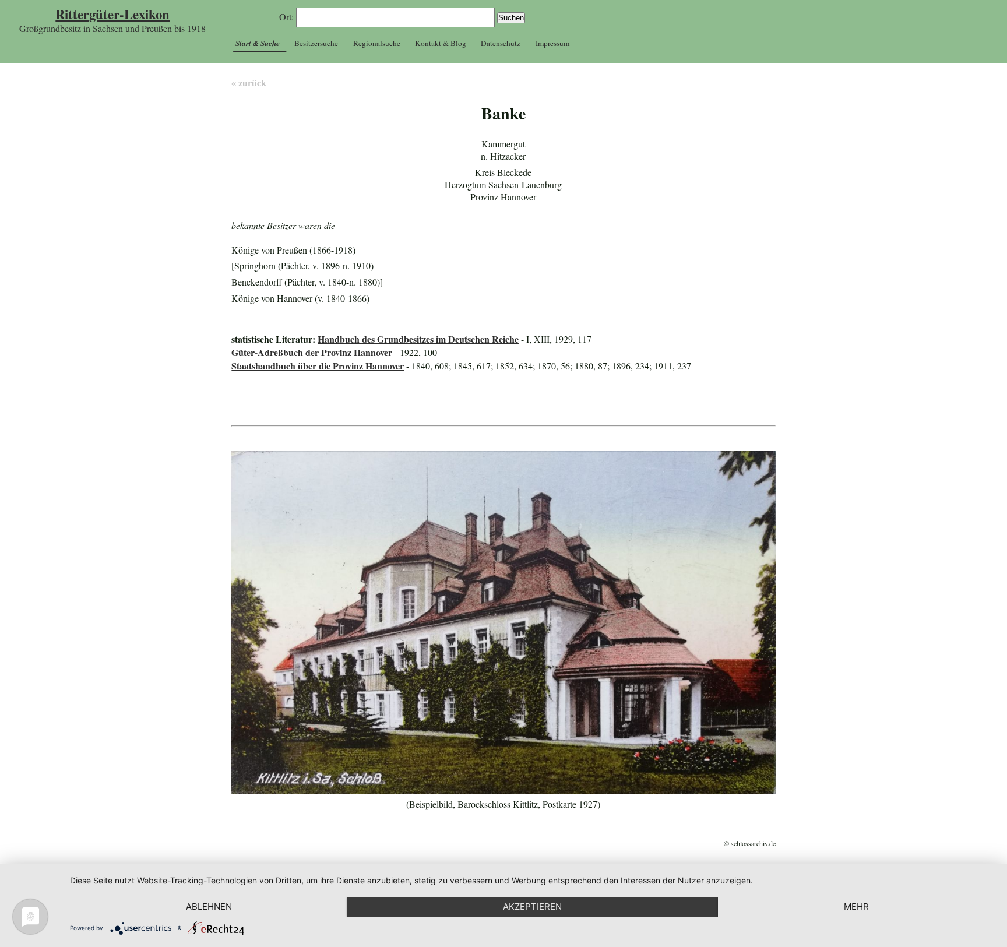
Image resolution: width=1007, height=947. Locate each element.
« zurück (248, 82)
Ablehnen (209, 906)
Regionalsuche (376, 43)
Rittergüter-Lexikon (112, 14)
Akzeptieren (532, 906)
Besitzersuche (316, 43)
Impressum (552, 43)
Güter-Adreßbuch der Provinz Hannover (311, 352)
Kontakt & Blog (440, 43)
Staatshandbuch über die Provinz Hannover (317, 365)
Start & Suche (257, 43)
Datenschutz (500, 43)
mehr (856, 906)
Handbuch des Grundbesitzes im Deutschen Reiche (418, 339)
